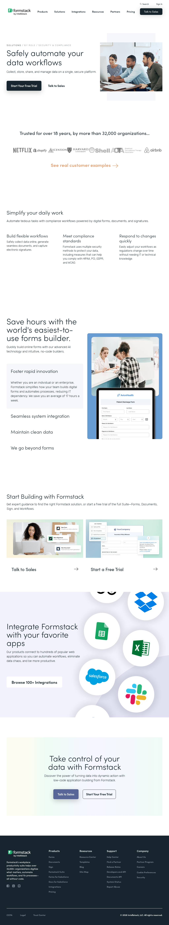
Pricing (131, 11)
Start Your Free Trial (24, 86)
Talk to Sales (151, 11)
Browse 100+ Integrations (34, 682)
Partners (115, 11)
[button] (42, 12)
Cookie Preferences (146, 872)
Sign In (159, 3)
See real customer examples (81, 165)
